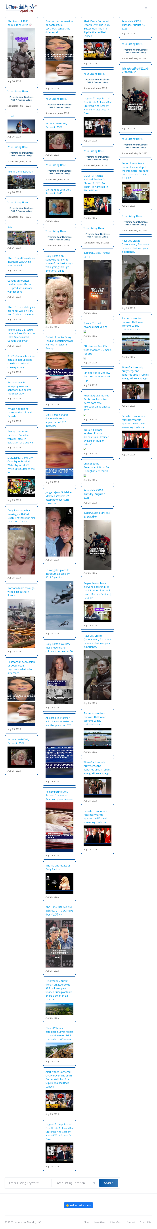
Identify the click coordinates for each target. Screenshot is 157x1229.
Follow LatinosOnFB (78, 1205)
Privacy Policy (116, 1222)
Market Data (99, 1222)
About (87, 1222)
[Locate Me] (94, 1183)
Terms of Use (146, 1222)
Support (131, 1222)
